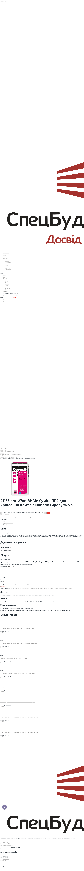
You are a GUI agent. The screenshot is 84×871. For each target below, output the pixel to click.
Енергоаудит (8, 269)
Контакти (7, 264)
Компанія (5, 259)
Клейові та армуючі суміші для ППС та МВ (9, 455)
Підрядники (5, 271)
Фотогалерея (8, 262)
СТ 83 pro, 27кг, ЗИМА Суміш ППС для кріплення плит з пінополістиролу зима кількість (21, 512)
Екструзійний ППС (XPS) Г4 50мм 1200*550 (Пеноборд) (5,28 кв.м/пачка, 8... (18, 687)
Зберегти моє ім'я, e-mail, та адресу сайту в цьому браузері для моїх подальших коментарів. (22, 584)
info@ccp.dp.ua (3, 860)
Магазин (2, 453)
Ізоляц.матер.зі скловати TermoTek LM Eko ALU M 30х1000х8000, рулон (17, 702)
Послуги (4, 266)
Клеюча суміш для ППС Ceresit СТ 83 (8, 457)
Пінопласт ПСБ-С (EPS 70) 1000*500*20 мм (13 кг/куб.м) (13, 658)
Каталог (4, 255)
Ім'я (1, 579)
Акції (4, 257)
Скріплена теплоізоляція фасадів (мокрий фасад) (11, 454)
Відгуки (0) (5, 524)
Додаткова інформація (8, 523)
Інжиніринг (7, 268)
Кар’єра (6, 265)
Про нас (7, 261)
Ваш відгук (3, 577)
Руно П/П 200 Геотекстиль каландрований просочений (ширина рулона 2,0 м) (19, 717)
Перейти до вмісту (4, 1)
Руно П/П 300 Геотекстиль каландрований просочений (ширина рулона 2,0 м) (19, 732)
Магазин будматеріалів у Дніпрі (7, 451)
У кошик (48, 512)
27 (10, 550)
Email (1, 581)
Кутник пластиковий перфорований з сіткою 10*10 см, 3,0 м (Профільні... (18, 628)
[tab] (43, 521)
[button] (42, 273)
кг (10, 547)
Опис (4, 521)
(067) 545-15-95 (6, 859)
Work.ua (7, 847)
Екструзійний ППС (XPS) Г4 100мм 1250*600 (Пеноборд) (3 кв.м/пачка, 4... (18, 673)
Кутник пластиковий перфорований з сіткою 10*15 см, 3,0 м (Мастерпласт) (18, 643)
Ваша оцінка (3, 566)
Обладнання (5, 258)
